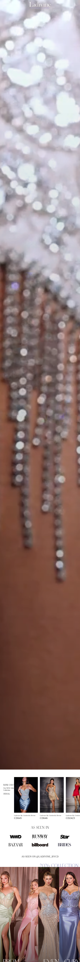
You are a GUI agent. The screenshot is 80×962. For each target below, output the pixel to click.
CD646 (44, 818)
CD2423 (70, 818)
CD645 (18, 818)
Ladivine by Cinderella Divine (25, 815)
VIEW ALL (6, 793)
